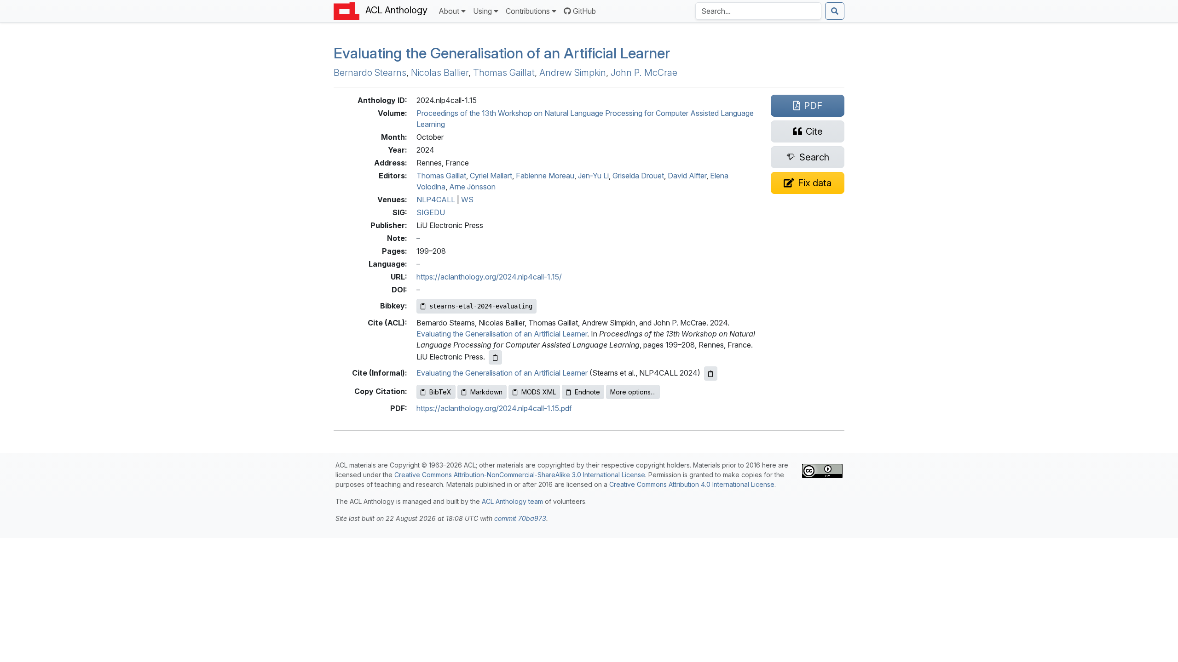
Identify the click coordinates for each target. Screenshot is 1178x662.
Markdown (486, 392)
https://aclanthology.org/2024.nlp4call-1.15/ (489, 276)
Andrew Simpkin (572, 72)
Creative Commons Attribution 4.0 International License (691, 484)
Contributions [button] (528, 11)
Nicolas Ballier (439, 72)
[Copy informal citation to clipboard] (710, 373)
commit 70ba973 (520, 518)
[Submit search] (834, 11)
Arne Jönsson (472, 186)
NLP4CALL (435, 199)
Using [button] (482, 11)
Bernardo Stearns (370, 72)
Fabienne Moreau (545, 175)
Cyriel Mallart (491, 175)
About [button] (449, 11)
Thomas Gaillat (504, 72)
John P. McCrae (644, 72)
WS (467, 199)
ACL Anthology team (512, 501)
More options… (633, 392)
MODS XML (538, 392)
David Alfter (687, 175)
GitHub (584, 11)
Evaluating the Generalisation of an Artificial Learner (502, 53)
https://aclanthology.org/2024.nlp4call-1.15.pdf (494, 408)
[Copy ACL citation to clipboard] (495, 357)
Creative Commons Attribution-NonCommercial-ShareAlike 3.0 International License (519, 475)
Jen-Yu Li (593, 175)
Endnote (587, 392)
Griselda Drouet (638, 175)
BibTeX (440, 392)
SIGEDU (430, 212)
